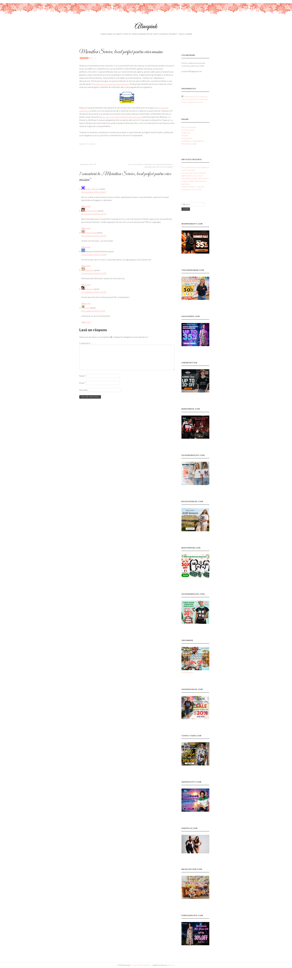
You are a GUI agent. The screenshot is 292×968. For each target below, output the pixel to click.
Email (82, 383)
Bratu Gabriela (92, 189)
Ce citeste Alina (187, 130)
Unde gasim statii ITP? (88, 164)
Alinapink (146, 26)
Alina (94, 58)
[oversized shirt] (195, 530)
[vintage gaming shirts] (195, 438)
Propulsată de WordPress (141, 965)
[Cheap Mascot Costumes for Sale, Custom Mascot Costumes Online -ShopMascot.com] (195, 102)
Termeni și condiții (188, 144)
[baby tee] (195, 392)
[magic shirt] (195, 944)
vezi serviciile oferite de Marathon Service (121, 117)
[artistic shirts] (195, 345)
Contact (184, 135)
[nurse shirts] (195, 484)
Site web (83, 390)
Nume (82, 376)
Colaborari (185, 133)
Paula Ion (89, 270)
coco (87, 307)
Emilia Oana (90, 232)
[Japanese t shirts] (195, 765)
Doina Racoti (91, 210)
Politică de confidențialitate (192, 141)
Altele (92, 144)
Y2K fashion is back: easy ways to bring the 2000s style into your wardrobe (195, 181)
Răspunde (86, 206)
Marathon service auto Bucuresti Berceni (110, 84)
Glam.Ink (170, 965)
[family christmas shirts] (195, 577)
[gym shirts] (195, 253)
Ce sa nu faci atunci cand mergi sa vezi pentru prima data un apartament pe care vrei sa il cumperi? (150, 165)
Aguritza (89, 289)
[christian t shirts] (195, 718)
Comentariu (85, 343)
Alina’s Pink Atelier (189, 127)
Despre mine (186, 138)
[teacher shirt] (195, 299)
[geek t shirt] (195, 811)
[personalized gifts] (195, 898)
